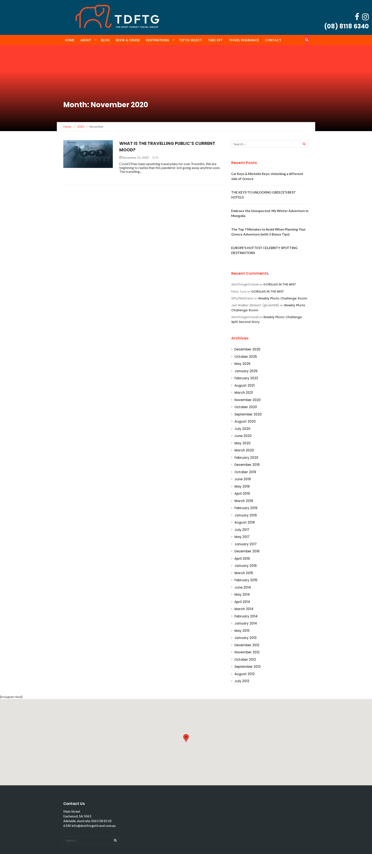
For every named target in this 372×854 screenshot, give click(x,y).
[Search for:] (270, 144)
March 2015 (243, 573)
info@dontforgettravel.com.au (94, 826)
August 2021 (244, 385)
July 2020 (242, 428)
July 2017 (241, 529)
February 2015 (245, 580)
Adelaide (75, 165)
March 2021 (243, 392)
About (85, 40)
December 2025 (247, 349)
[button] (186, 738)
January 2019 (245, 515)
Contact (273, 40)
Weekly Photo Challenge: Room (282, 298)
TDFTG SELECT (190, 40)
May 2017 (242, 537)
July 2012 (241, 681)
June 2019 (242, 479)
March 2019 (243, 501)
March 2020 (244, 450)
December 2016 (247, 551)
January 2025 (246, 371)
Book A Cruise (128, 40)
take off (215, 40)
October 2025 (245, 356)
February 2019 (245, 508)
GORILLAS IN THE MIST (279, 284)
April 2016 (242, 558)
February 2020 (246, 457)
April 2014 (242, 602)
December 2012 (246, 645)
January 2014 (245, 623)
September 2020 (248, 414)
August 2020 (245, 421)
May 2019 (242, 486)
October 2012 (245, 659)
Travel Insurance (244, 40)
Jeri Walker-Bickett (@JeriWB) (255, 305)
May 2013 (242, 630)
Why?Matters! (242, 298)
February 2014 (246, 616)
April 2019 (242, 493)
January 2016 (245, 565)
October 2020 (245, 407)
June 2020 (243, 436)
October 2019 (245, 472)
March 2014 (243, 609)
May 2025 (242, 363)
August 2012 (244, 674)
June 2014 (242, 587)
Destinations (157, 40)
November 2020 (247, 400)
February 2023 (246, 378)
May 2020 (242, 443)
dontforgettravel (245, 284)
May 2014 (242, 594)
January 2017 (245, 544)
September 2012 (247, 666)
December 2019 (247, 464)
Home (69, 40)
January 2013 (245, 637)
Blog (105, 40)
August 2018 (244, 522)
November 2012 (247, 652)
